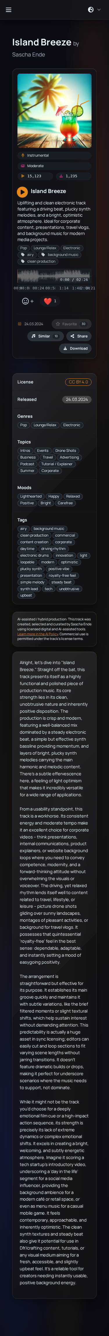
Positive (27, 503)
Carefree (65, 503)
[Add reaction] (27, 301)
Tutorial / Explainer (57, 464)
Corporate (50, 471)
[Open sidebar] (8, 9)
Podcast (27, 464)
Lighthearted (31, 496)
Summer (27, 471)
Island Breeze (48, 191)
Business (28, 457)
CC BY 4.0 (78, 382)
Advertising (69, 457)
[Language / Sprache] (94, 9)
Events (43, 450)
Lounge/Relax (45, 425)
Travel (48, 457)
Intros (25, 450)
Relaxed (73, 496)
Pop (23, 425)
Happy (54, 496)
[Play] (22, 192)
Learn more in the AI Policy (37, 634)
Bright (46, 503)
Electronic (71, 425)
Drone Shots (66, 450)
